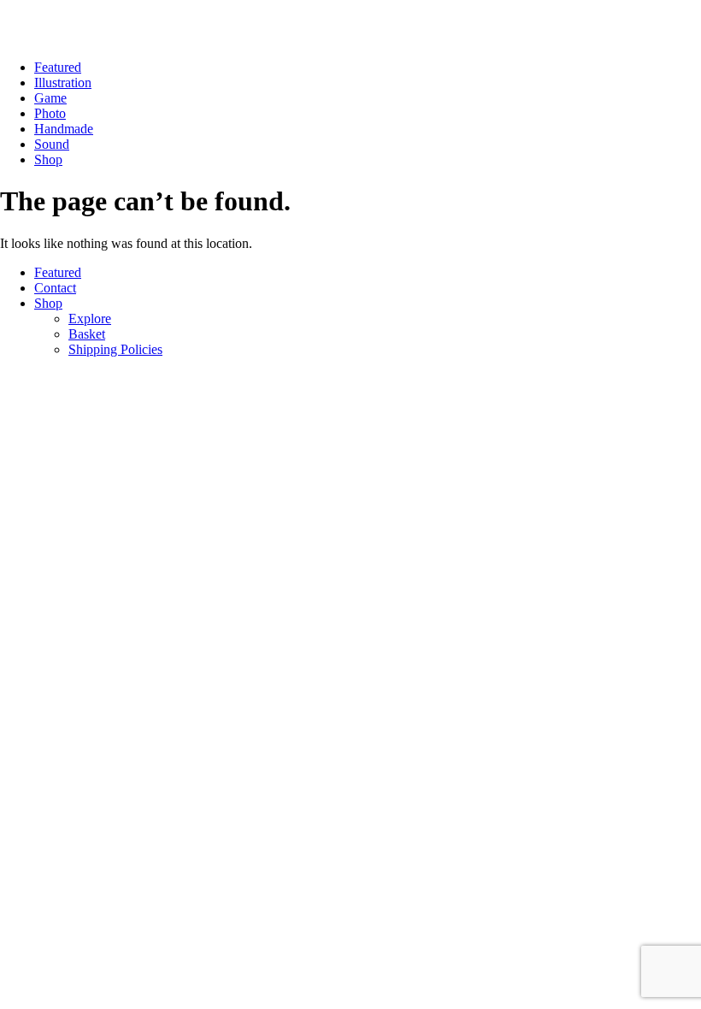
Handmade (63, 128)
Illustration (62, 82)
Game (50, 98)
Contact (55, 287)
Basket (86, 334)
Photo (50, 113)
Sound (51, 144)
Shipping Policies (115, 349)
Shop (48, 159)
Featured (57, 67)
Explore (89, 318)
